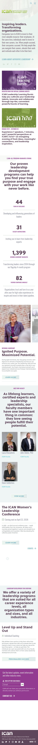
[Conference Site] (20, 742)
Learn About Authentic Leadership (16, 60)
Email (5, 684)
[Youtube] (19, 64)
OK (22, 684)
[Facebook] (11, 64)
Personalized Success (19, 659)
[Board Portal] (23, 742)
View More (19, 496)
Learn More (10, 377)
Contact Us (7, 696)
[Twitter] (8, 64)
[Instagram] (15, 64)
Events (30, 549)
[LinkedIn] (4, 64)
